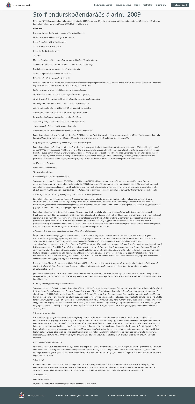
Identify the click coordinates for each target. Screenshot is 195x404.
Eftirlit (137, 5)
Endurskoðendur (123, 5)
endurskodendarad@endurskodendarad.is (127, 395)
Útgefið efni (161, 5)
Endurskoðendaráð (103, 5)
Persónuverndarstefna (166, 395)
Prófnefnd (147, 5)
